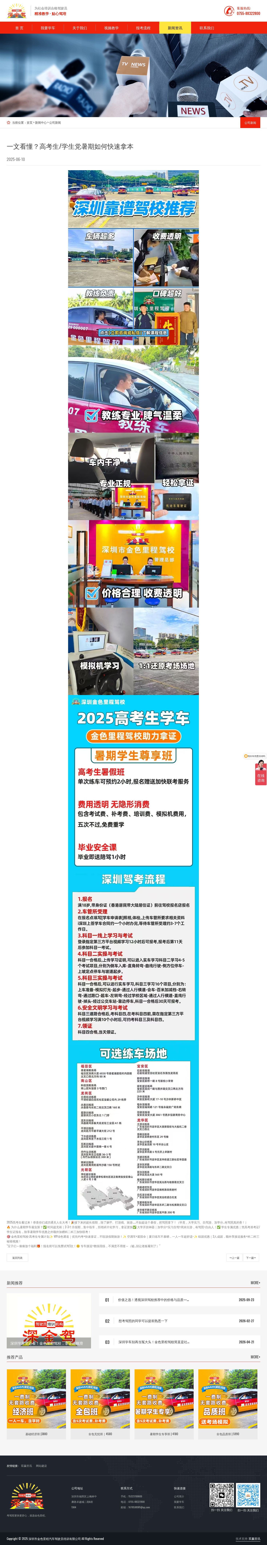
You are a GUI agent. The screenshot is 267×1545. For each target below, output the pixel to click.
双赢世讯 (254, 1538)
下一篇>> (251, 1257)
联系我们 (207, 27)
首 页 (19, 27)
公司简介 (179, 1496)
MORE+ (255, 1282)
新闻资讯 (175, 27)
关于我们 (79, 27)
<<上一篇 (234, 1257)
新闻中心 (41, 122)
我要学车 (48, 27)
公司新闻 (55, 122)
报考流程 (143, 27)
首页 (30, 122)
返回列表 (17, 1257)
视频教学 (111, 27)
